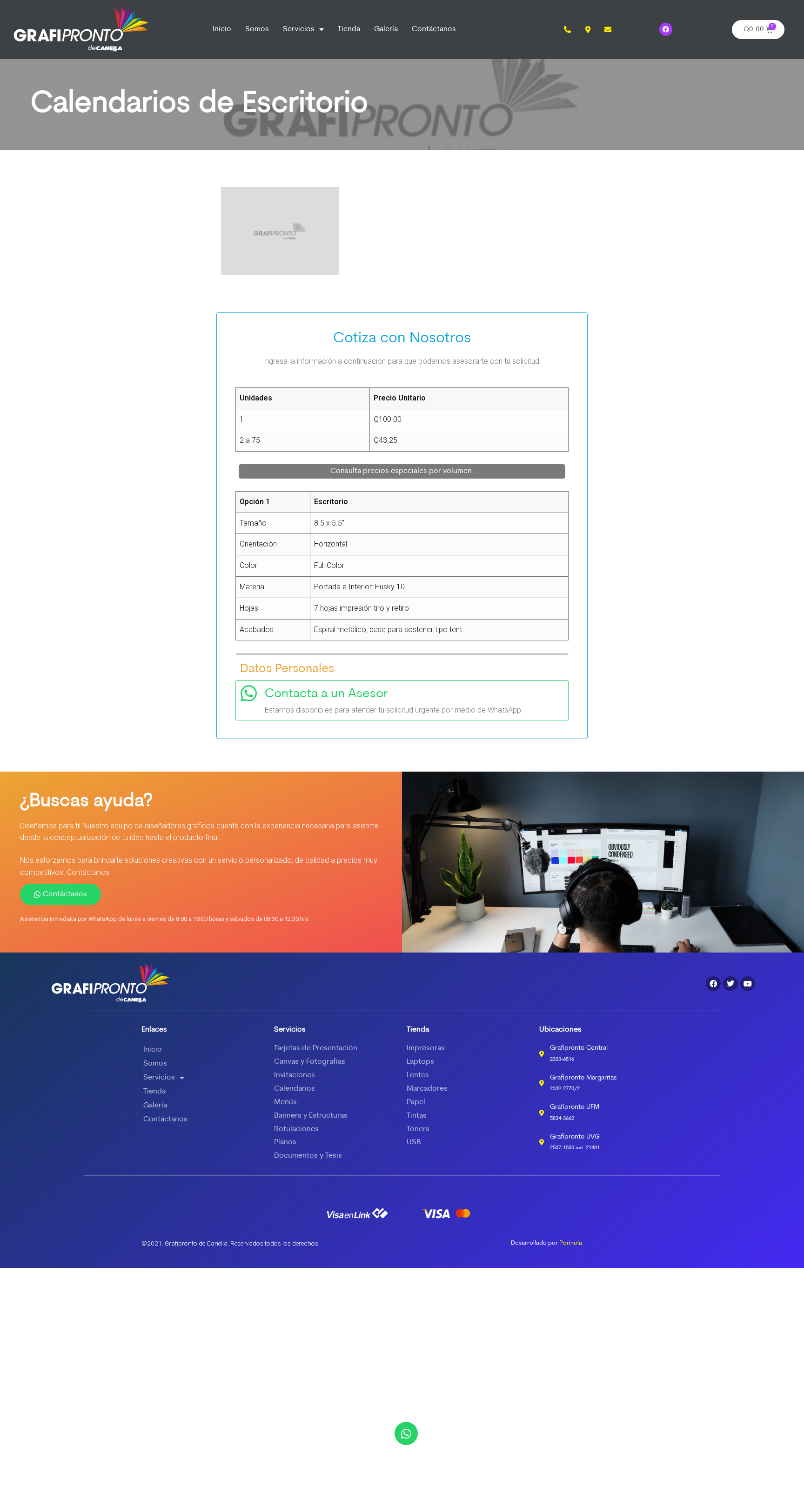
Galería (386, 29)
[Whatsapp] (406, 1433)
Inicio (222, 29)
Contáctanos (434, 29)
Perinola (570, 1243)
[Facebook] (665, 29)
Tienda (349, 29)
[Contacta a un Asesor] (248, 693)
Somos (257, 29)
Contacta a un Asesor (326, 694)
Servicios (299, 29)
